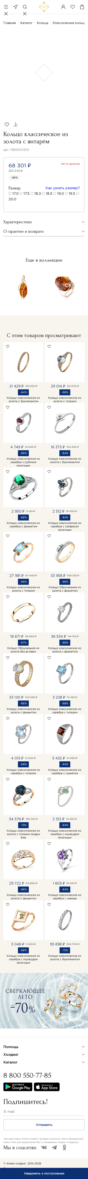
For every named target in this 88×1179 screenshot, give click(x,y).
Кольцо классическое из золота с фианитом (64, 650)
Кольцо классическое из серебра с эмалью (64, 897)
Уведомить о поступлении (44, 1173)
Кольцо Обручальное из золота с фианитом (65, 589)
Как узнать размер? (62, 188)
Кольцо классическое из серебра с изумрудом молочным (64, 834)
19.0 (60, 193)
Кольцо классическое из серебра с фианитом (23, 525)
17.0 (15, 193)
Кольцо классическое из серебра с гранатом (64, 771)
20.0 (12, 199)
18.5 (49, 193)
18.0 (37, 193)
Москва (15, 6)
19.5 (72, 193)
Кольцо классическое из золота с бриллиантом (23, 399)
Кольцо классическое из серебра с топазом (64, 711)
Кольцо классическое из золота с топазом (64, 399)
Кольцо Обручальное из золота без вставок (23, 650)
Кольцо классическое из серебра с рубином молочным (23, 462)
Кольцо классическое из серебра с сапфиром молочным (64, 526)
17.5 (26, 193)
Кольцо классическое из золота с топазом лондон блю (23, 834)
